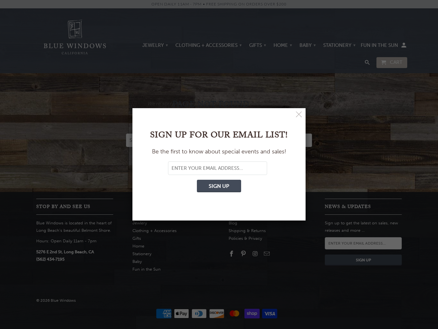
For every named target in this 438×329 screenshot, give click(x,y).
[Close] (299, 114)
